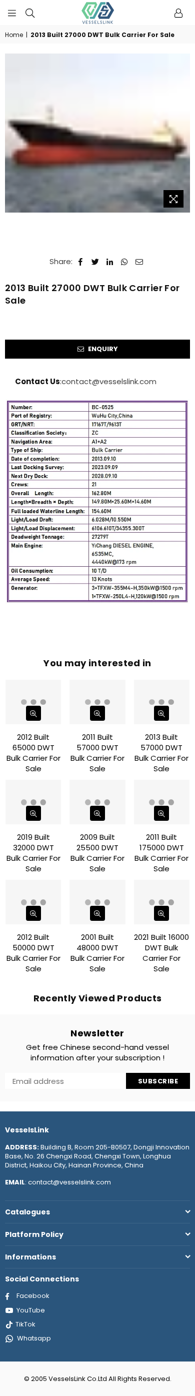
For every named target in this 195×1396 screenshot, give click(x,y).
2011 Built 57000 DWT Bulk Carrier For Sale (97, 753)
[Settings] (179, 12)
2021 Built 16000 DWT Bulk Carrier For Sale (161, 953)
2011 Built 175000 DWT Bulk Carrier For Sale (161, 853)
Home (14, 35)
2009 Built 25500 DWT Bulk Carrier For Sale (97, 853)
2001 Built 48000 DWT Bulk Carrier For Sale (97, 953)
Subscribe (158, 1081)
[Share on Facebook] (80, 261)
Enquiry (102, 349)
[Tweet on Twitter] (96, 261)
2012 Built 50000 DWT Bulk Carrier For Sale (33, 953)
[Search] (30, 12)
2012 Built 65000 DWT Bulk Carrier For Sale (33, 753)
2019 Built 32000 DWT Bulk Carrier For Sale (33, 853)
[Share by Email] (140, 261)
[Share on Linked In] (110, 261)
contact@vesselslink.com (109, 381)
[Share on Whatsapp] (124, 261)
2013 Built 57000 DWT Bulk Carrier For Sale (161, 753)
